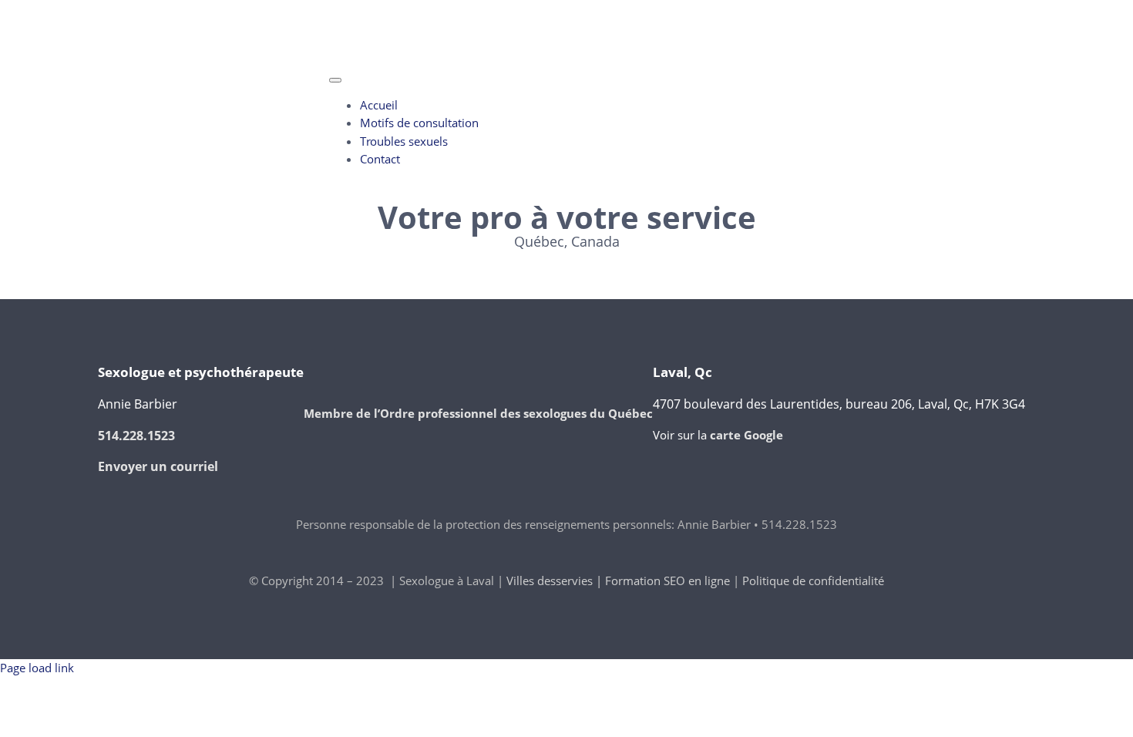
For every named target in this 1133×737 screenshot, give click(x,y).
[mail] (223, 9)
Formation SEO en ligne (667, 580)
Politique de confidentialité (813, 580)
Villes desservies (549, 580)
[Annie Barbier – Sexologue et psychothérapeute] (213, 72)
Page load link (37, 667)
